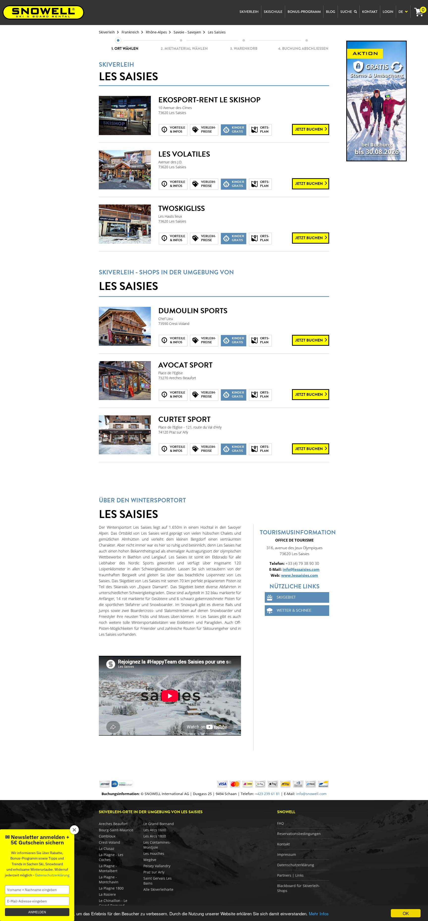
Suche (346, 11)
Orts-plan (264, 129)
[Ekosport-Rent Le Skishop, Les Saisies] (125, 115)
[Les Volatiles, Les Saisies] (125, 169)
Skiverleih (107, 32)
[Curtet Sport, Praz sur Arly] (125, 435)
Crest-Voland (109, 842)
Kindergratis (238, 129)
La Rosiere (107, 894)
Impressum (286, 854)
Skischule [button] (273, 11)
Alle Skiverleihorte (158, 889)
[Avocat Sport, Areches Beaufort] (125, 380)
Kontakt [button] (369, 11)
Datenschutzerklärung (295, 865)
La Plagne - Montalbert (108, 868)
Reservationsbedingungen (299, 833)
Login (388, 11)
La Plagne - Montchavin (108, 879)
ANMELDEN (37, 912)
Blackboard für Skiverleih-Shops (298, 888)
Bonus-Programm (304, 11)
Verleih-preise (208, 129)
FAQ (280, 823)
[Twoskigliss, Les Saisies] (125, 224)
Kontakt (283, 844)
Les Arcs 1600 (154, 830)
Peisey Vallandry (156, 865)
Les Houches (153, 853)
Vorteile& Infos (177, 129)
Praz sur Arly (153, 872)
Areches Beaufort (113, 823)
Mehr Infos (319, 913)
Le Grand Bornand (158, 823)
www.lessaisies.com (299, 575)
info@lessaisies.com (301, 569)
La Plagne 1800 (111, 888)
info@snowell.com (311, 793)
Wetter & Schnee (294, 610)
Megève (149, 859)
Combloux (107, 836)
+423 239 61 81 (267, 793)
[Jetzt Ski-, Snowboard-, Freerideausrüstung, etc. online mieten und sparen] (376, 100)
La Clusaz (106, 848)
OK (406, 913)
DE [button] (401, 11)
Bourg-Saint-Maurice (116, 830)
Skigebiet (286, 597)
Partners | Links (290, 875)
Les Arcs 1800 (154, 836)
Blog (330, 11)
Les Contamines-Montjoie (157, 845)
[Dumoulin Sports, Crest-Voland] (125, 326)
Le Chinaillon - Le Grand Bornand (113, 903)
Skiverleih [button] (249, 11)
